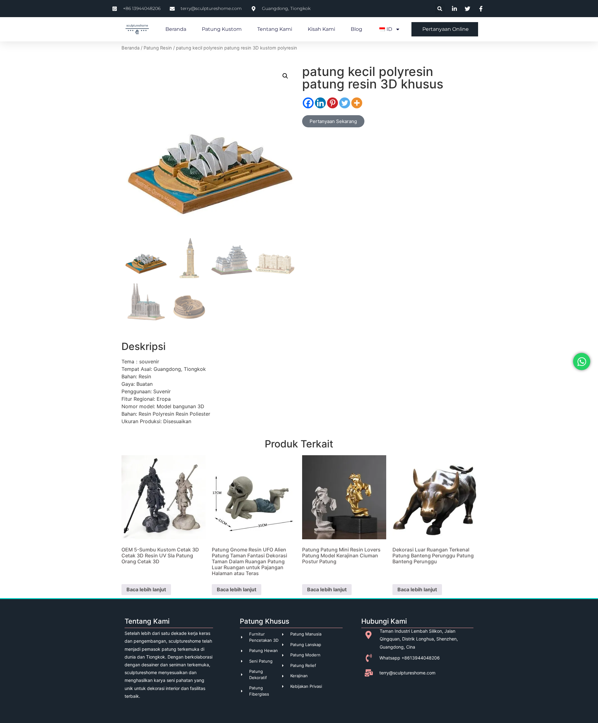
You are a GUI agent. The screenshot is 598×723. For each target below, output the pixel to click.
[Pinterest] (332, 102)
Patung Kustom (222, 29)
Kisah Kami (321, 29)
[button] (440, 8)
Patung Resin (158, 48)
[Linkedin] (320, 102)
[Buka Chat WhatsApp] (581, 361)
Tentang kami (274, 29)
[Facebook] (308, 102)
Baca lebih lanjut (146, 589)
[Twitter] (344, 102)
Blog (356, 29)
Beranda (175, 29)
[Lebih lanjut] (356, 102)
